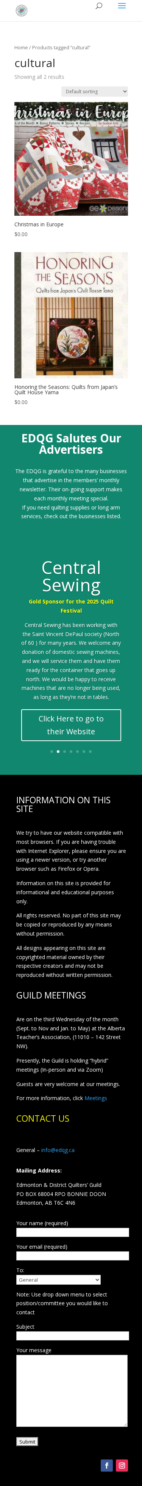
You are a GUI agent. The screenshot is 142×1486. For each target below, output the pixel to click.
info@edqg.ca (58, 1150)
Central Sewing (71, 575)
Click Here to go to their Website (71, 725)
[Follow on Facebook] (107, 1465)
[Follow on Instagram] (122, 1465)
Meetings (95, 1098)
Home (21, 47)
